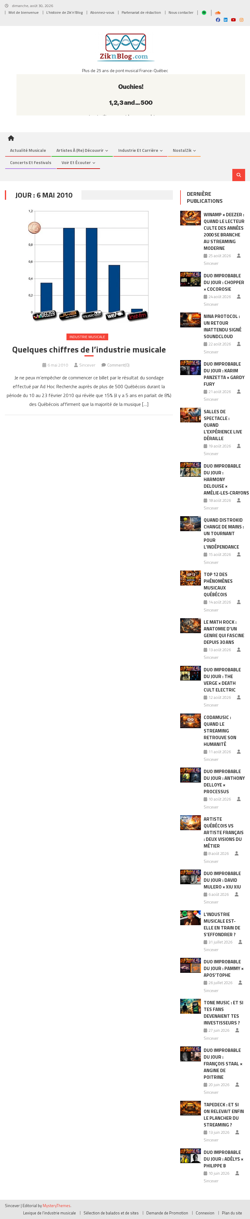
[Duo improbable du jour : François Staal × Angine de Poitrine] (190, 1053)
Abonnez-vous (102, 12)
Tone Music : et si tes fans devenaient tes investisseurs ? (223, 1012)
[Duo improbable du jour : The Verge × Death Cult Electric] (190, 673)
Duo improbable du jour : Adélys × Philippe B (223, 1159)
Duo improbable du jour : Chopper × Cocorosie (224, 282)
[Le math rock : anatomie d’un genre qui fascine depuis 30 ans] (190, 625)
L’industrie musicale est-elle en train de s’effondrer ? (222, 924)
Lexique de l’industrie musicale (49, 1213)
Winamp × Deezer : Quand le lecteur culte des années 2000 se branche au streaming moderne (224, 231)
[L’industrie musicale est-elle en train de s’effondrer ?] (190, 918)
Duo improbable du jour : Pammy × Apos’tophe (224, 968)
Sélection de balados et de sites (111, 1213)
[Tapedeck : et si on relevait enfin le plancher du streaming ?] (190, 1108)
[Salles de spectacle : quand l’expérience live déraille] (190, 415)
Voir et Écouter (76, 162)
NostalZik (182, 150)
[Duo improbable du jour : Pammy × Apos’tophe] (190, 965)
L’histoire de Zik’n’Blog (64, 12)
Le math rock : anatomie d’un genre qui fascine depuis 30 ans (224, 632)
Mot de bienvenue (24, 12)
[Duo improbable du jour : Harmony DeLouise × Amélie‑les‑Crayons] (190, 469)
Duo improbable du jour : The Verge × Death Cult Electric (222, 679)
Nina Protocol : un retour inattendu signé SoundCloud (222, 326)
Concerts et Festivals (30, 162)
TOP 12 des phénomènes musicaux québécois (218, 584)
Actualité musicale (28, 150)
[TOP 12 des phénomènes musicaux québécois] (190, 578)
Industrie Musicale (87, 337)
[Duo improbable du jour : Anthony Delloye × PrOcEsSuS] (190, 775)
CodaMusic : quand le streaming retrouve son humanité (220, 731)
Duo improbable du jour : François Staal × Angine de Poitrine (223, 1064)
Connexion (205, 1213)
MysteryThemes (56, 1206)
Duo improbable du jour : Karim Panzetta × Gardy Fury (224, 374)
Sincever (87, 365)
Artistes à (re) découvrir (80, 150)
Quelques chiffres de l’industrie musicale (89, 349)
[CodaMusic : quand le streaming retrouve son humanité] (190, 721)
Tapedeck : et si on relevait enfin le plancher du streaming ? (224, 1114)
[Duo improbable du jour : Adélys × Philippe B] (190, 1155)
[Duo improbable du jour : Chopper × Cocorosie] (190, 279)
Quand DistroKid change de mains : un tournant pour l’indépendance (224, 533)
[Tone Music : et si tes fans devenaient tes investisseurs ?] (190, 1006)
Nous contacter (181, 12)
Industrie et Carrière (138, 150)
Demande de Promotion (167, 1213)
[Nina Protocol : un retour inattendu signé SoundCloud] (190, 319)
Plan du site (232, 1213)
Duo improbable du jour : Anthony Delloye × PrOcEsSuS (224, 781)
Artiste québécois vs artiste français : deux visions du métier (224, 832)
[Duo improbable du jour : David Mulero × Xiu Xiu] (190, 877)
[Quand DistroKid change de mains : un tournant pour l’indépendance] (190, 523)
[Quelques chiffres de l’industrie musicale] (89, 266)
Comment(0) (118, 365)
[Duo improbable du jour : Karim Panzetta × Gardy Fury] (190, 367)
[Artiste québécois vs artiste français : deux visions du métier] (190, 822)
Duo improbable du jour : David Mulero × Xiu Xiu (222, 880)
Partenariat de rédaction (141, 12)
